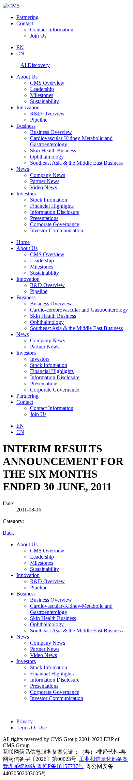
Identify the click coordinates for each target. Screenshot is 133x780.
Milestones (41, 95)
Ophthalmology (47, 157)
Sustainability (44, 101)
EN (20, 47)
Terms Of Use (31, 727)
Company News (47, 175)
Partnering (27, 17)
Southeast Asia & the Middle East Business (76, 163)
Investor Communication (56, 230)
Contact (24, 23)
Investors (26, 193)
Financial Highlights (52, 206)
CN (20, 53)
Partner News (44, 181)
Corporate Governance (54, 224)
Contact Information (51, 29)
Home (23, 242)
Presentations (44, 218)
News (22, 169)
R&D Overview (47, 114)
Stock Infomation (48, 200)
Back (8, 533)
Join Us (38, 36)
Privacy (24, 721)
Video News (43, 187)
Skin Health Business (53, 150)
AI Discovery (35, 65)
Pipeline (38, 120)
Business (25, 126)
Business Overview (51, 132)
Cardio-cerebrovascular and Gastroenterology (79, 310)
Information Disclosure (54, 212)
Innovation (28, 107)
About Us (27, 77)
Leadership (42, 89)
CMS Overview (47, 83)
